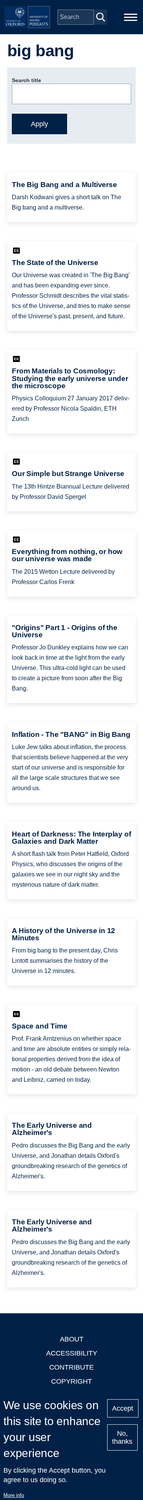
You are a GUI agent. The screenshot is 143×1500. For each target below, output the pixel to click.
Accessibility (71, 1353)
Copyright (71, 1381)
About (72, 1339)
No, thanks (122, 1437)
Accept (122, 1408)
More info (13, 1495)
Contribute (71, 1367)
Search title (26, 80)
